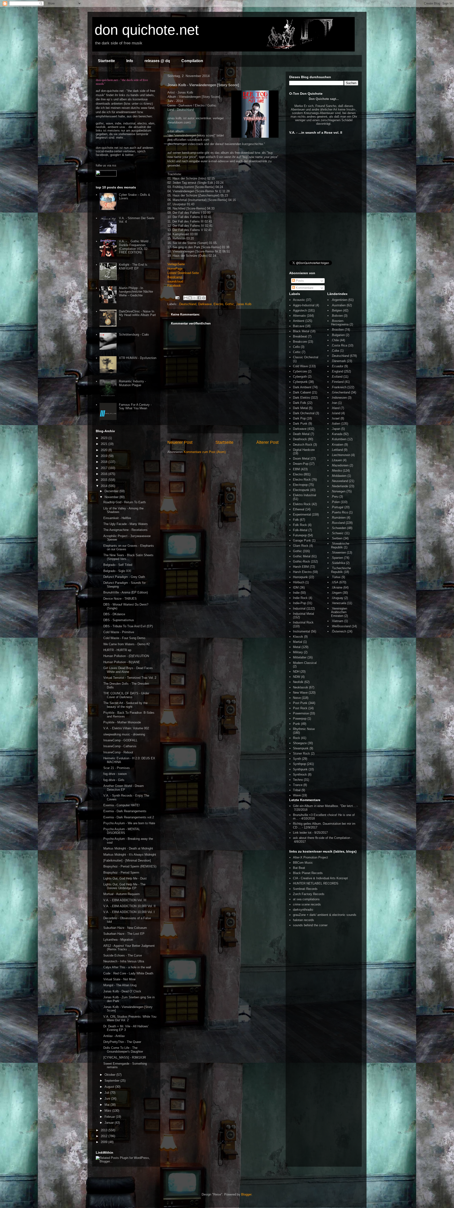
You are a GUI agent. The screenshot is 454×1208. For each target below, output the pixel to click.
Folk (296, 519)
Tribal (297, 790)
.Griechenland (340, 392)
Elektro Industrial (304, 495)
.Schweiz (337, 533)
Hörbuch (298, 582)
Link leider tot (302, 832)
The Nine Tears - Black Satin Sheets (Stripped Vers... (128, 557)
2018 (104, 462)
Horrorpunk (300, 577)
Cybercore (300, 371)
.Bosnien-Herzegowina (340, 322)
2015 (104, 480)
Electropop (300, 485)
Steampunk (301, 748)
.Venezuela (338, 603)
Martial (297, 642)
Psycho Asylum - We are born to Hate (129, 823)
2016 (104, 474)
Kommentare (304, 288)
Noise (297, 698)
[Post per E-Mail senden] (177, 297)
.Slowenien (338, 552)
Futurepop (300, 535)
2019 (104, 456)
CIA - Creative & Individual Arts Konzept (320, 878)
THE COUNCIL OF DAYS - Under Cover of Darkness (126, 695)
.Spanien (337, 557)
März (108, 1110)
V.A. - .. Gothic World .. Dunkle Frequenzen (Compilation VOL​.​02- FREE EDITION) (135, 246)
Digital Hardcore (304, 450)
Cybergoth (300, 376)
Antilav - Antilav (114, 1036)
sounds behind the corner (310, 925)
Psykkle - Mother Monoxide (122, 722)
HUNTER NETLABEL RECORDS (315, 883)
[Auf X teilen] (194, 297)
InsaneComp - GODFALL (120, 740)
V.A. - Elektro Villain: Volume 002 (126, 728)
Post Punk (300, 703)
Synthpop (299, 764)
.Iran (334, 403)
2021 (104, 444)
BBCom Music (303, 862)
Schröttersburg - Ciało (134, 334)
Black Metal (301, 331)
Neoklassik (300, 687)
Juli (107, 1092)
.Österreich (338, 631)
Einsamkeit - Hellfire (117, 518)
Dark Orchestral (303, 413)
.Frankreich (338, 387)
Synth (297, 758)
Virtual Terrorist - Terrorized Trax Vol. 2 (129, 677)
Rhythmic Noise (304, 729)
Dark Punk (300, 423)
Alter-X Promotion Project (310, 857)
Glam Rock (300, 545)
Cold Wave (300, 366)
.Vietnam (337, 621)
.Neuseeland (339, 481)
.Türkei (335, 577)
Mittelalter (299, 657)
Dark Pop (299, 418)
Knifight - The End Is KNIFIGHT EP (133, 266)
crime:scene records (307, 904)
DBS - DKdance (114, 614)
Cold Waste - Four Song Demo (124, 638)
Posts (299, 280)
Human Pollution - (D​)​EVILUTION (126, 656)
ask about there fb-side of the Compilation (321, 838)
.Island (335, 413)
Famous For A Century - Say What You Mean (135, 406)
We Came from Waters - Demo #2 (126, 644)
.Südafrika (338, 563)
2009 (104, 1142)
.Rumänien (338, 517)
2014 (104, 486)
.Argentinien (339, 300)
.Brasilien (337, 329)
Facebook (174, 285)
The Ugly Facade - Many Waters (125, 524)
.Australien (338, 305)
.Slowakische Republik (340, 545)
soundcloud (175, 281)
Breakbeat (300, 336)
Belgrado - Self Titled (117, 565)
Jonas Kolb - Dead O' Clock (122, 991)
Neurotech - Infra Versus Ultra (123, 961)
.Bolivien (337, 315)
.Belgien (336, 310)
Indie (296, 592)
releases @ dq (157, 61)
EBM (296, 469)
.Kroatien (337, 444)
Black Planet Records (308, 873)
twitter (129, 155)
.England (337, 371)
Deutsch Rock (302, 444)
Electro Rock (302, 479)
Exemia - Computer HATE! (121, 805)
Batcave (298, 326)
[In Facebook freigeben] (199, 297)
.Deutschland (187, 304)
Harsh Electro (302, 572)
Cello (296, 347)
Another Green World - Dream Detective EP (123, 787)
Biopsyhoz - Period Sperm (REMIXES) (129, 866)
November (112, 497)
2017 (104, 468)
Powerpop (299, 718)
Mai (107, 1104)
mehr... (121, 137)
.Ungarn (336, 592)
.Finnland (337, 382)
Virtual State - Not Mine (119, 979)
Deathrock (300, 439)
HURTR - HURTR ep (117, 650)
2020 (104, 450)
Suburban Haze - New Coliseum (125, 928)
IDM (296, 587)
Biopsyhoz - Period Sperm (121, 872)
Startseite (106, 61)
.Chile (335, 340)
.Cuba (335, 350)
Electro (218, 304)
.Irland (335, 408)
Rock (296, 738)
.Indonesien (339, 397)
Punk (296, 724)
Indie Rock (300, 598)
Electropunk (301, 490)
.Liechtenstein (340, 455)
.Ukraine (336, 587)
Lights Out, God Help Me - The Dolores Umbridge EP (124, 886)
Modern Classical (305, 663)
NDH (296, 671)
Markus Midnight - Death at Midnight (128, 848)
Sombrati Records (305, 889)
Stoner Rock (301, 753)
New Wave (300, 692)
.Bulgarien (338, 335)
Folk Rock (300, 525)
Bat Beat (299, 868)
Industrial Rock (303, 622)
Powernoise (301, 713)
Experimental (302, 514)
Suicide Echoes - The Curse (122, 955)
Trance (297, 785)
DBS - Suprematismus (118, 620)
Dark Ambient (302, 387)
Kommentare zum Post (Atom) (205, 452)
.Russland (338, 523)
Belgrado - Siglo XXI (117, 571)
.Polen (335, 502)
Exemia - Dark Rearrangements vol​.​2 (128, 817)
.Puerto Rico (339, 512)
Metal (297, 647)
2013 (104, 1130)
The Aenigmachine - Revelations (125, 530)
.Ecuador (337, 366)
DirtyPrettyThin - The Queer (122, 1042)
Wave (297, 795)
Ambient (298, 321)
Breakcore (300, 341)
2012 (104, 1136)
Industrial (299, 608)
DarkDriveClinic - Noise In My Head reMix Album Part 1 (137, 315)
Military (298, 652)
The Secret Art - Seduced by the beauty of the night (125, 705)
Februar (110, 1116)
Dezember (112, 491)
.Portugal (337, 507)
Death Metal (301, 434)
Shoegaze (300, 743)
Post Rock (300, 708)
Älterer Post (267, 442)
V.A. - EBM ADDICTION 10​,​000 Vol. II (129, 906)
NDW (296, 677)
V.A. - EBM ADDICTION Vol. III (124, 900)
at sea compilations (306, 899)
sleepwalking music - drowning (124, 734)
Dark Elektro (301, 397)
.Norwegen (338, 491)
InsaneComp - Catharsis (119, 746)
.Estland (336, 376)
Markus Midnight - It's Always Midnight (129, 854)
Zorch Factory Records (308, 894)
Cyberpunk (300, 382)
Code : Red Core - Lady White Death (128, 973)
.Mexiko (336, 470)
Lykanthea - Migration (118, 939)
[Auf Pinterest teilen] (203, 297)
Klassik (298, 636)
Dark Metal (300, 408)
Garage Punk (302, 540)
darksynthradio (303, 909)
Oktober (110, 1074)
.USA (334, 582)
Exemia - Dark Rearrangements (124, 811)
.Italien (335, 423)
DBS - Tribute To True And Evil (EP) (128, 626)
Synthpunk (300, 769)
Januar (110, 1122)
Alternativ (299, 315)
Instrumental (301, 631)
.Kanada (336, 434)
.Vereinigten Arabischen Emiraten (339, 612)
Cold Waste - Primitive (118, 632)
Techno (298, 779)
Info (129, 61)
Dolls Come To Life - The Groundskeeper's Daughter (123, 1049)
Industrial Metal (303, 613)
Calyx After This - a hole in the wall (127, 967)
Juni (108, 1098)
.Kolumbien (338, 439)
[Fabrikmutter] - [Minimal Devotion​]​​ (127, 860)
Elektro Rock (302, 504)
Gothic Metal (301, 556)
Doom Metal (301, 458)
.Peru (334, 496)
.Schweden (338, 528)
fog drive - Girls (113, 780)
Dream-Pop (300, 463)
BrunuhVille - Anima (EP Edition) (125, 592)
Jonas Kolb (243, 304)
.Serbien (336, 538)
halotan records (303, 920)
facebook (102, 155)
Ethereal (298, 509)
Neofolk (298, 682)
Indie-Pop (299, 603)
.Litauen (336, 460)
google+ (115, 155)
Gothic (229, 304)
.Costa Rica (339, 345)
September (112, 1080)
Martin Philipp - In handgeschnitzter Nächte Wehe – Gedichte (136, 291)
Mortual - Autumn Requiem (121, 894)
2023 (104, 438)
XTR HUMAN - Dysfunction (137, 358)
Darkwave (205, 304)
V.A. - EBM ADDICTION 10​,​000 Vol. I (129, 912)
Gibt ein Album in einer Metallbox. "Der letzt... (324, 806)
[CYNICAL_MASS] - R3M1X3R (124, 1057)
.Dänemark (338, 361)
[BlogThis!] (190, 297)
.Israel (335, 418)
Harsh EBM (301, 566)
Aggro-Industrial (303, 305)
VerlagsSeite (176, 264)
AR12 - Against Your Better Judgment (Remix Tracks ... (129, 947)
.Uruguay (337, 598)
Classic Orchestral (305, 357)
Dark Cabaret (302, 392)
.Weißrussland (341, 626)
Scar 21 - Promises (116, 768)
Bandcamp (174, 277)
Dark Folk (299, 403)
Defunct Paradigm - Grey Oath (124, 577)
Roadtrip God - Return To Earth (124, 502)
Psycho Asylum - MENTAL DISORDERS (121, 831)
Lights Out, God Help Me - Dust (125, 878)
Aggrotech (300, 310)
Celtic (297, 352)
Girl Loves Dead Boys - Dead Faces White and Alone (128, 670)
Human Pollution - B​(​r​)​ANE (121, 662)
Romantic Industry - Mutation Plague (132, 383)
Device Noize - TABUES (120, 598)
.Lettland (337, 450)
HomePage (175, 268)
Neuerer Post (179, 442)
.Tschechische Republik (341, 570)
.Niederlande (339, 486)
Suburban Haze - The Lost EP (123, 933)
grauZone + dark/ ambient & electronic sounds (324, 915)
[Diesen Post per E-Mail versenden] (185, 297)
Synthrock (300, 774)
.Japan (335, 429)
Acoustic (299, 300)
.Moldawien (338, 476)
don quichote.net (147, 30)
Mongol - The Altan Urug (119, 985)
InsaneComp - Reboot (118, 752)
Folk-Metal (300, 530)
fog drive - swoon (115, 774)
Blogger (246, 1194)
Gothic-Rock (301, 561)
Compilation (192, 61)
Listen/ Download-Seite (183, 273)
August (110, 1086)
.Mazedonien (340, 465)
